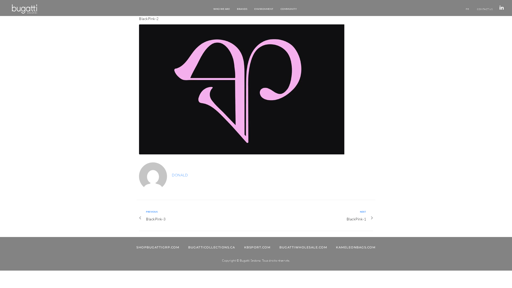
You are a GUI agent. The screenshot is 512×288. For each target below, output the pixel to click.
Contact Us (485, 9)
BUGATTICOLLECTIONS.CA (211, 247)
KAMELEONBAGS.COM (355, 247)
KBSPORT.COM (257, 247)
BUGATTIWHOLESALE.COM (303, 247)
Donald (180, 175)
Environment (263, 8)
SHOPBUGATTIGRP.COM (157, 247)
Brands (242, 8)
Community (289, 8)
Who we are (221, 8)
